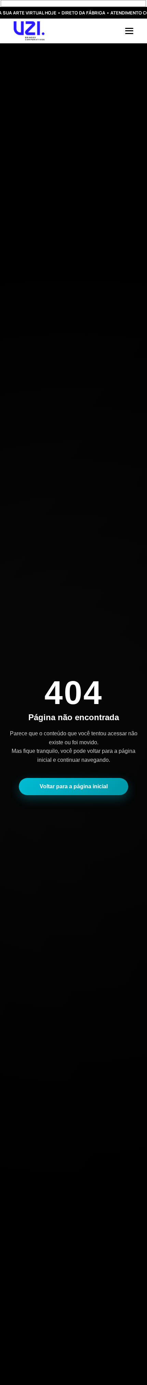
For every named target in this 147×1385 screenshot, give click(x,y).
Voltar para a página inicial (74, 786)
